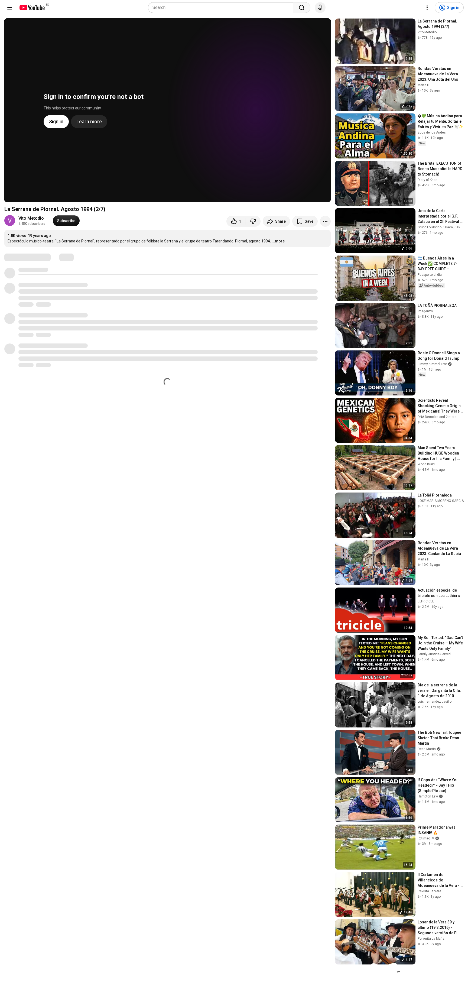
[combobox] (222, 7)
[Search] (301, 7)
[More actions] (325, 221)
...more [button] (278, 241)
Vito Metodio (31, 218)
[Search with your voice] (320, 7)
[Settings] (427, 7)
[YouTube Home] (31, 7)
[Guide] (9, 7)
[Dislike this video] (253, 221)
